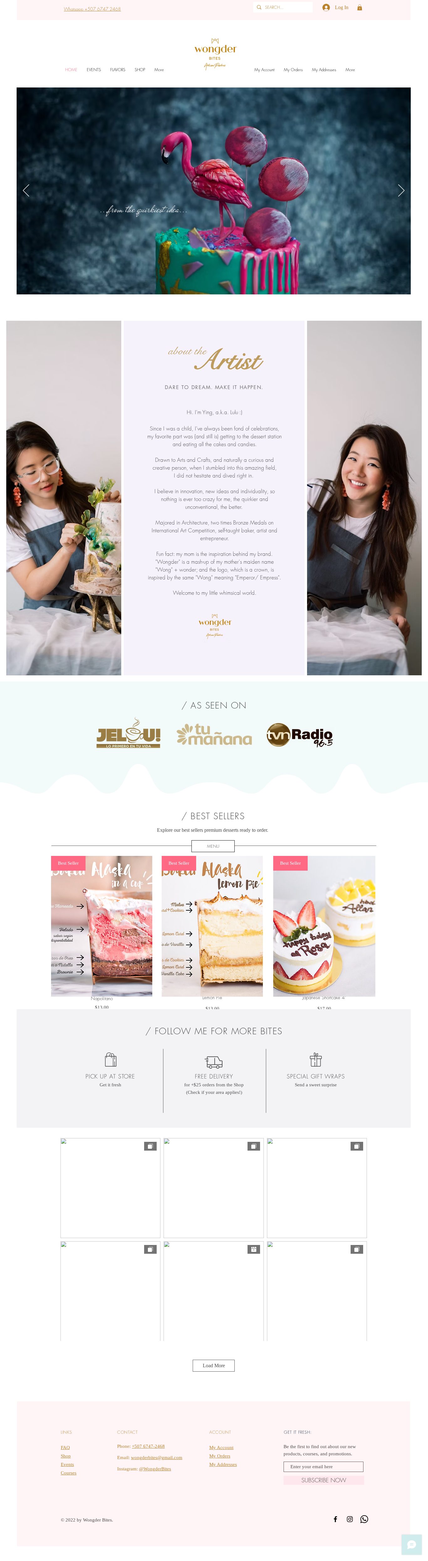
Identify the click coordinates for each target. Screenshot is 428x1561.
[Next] (401, 191)
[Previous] (26, 191)
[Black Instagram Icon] (350, 1519)
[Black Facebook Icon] (335, 1519)
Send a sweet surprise (316, 1084)
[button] (359, 7)
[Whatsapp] (364, 1519)
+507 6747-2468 (148, 1446)
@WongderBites (155, 1468)
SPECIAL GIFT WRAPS (316, 1076)
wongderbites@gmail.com (156, 1457)
